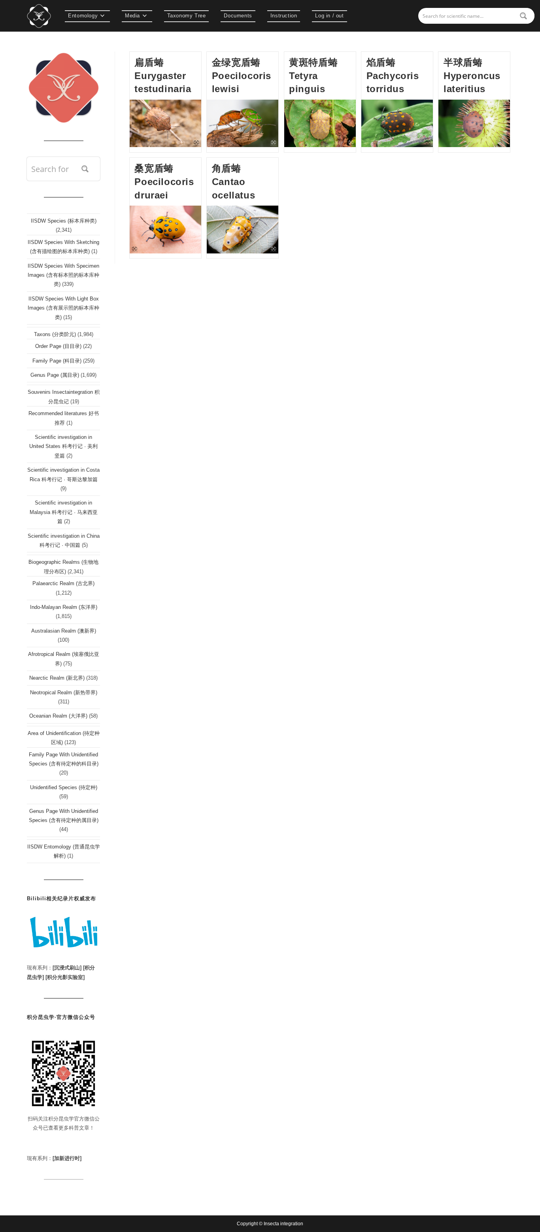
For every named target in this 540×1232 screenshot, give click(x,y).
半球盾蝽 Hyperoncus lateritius (472, 75)
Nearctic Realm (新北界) (57, 678)
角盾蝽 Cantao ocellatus (233, 181)
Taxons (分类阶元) (55, 334)
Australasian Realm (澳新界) (63, 631)
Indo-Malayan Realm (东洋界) (63, 607)
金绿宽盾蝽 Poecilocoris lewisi (241, 75)
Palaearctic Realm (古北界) (63, 583)
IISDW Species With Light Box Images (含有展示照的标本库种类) (63, 308)
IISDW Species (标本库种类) (63, 221)
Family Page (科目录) (56, 361)
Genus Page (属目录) (54, 375)
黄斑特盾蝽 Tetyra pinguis (313, 75)
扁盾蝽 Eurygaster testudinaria (162, 75)
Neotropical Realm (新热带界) (63, 692)
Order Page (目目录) (58, 346)
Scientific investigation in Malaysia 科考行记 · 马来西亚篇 (64, 512)
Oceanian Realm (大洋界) (58, 716)
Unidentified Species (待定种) (63, 787)
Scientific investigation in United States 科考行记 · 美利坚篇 (63, 446)
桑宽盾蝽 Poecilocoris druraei (164, 181)
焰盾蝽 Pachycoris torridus (392, 75)
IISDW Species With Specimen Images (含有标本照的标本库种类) (63, 275)
